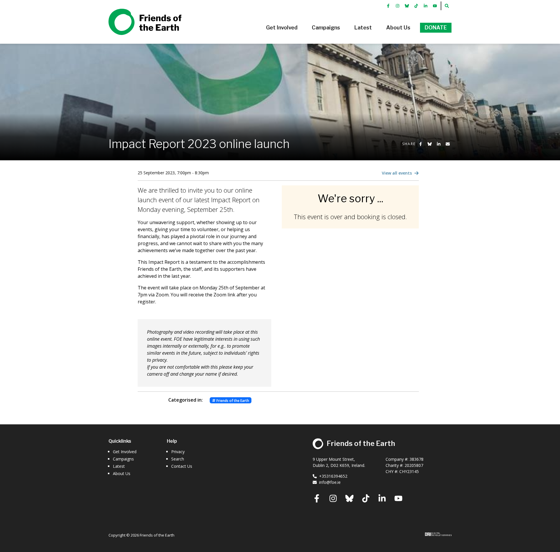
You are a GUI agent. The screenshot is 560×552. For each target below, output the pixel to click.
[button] (281, 28)
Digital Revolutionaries (438, 534)
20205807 (414, 465)
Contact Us (181, 466)
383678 (417, 459)
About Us (121, 473)
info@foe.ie (330, 482)
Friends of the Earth (136, 12)
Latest (119, 466)
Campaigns (123, 459)
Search (177, 459)
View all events (397, 173)
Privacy (178, 451)
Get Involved (124, 451)
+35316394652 (333, 476)
